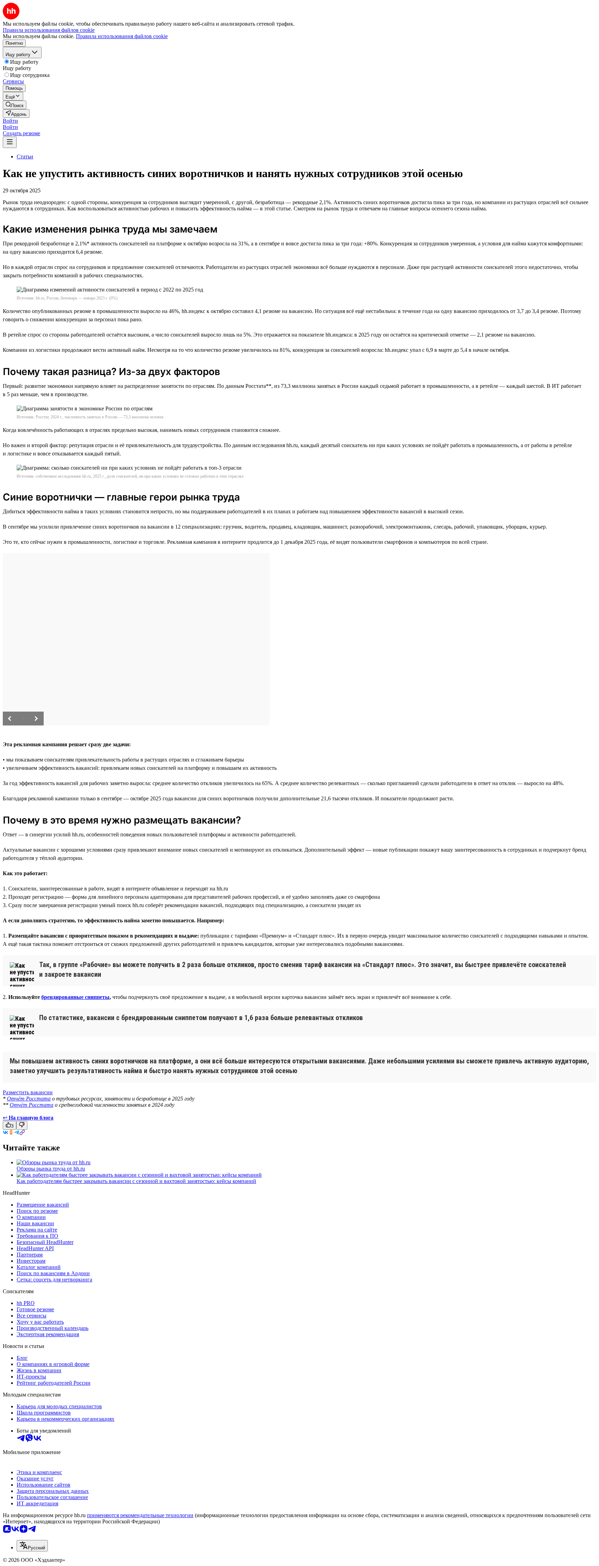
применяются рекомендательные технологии (140, 1515)
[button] (10, 121)
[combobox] (32, 1545)
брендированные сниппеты (75, 997)
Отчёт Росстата (29, 1099)
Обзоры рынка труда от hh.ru (51, 1169)
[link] (14, 105)
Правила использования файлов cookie (122, 36)
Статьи (25, 156)
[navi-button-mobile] (10, 142)
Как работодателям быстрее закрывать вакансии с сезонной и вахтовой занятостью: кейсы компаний (136, 1181)
